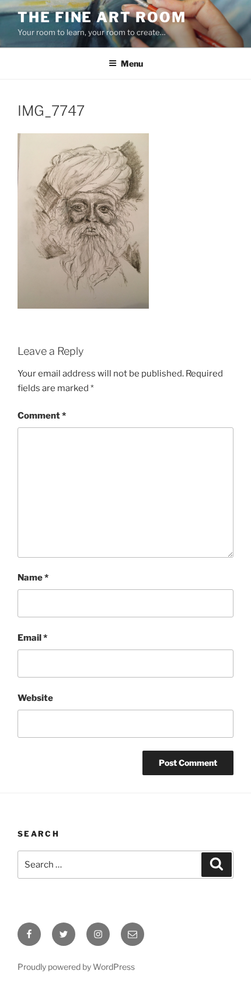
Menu (132, 63)
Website (35, 698)
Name (33, 577)
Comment (42, 415)
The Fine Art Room (102, 17)
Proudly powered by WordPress (76, 967)
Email (32, 638)
